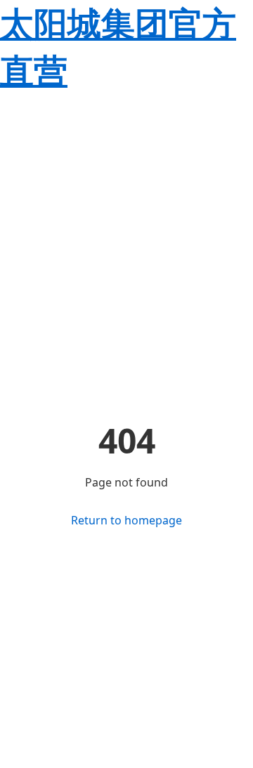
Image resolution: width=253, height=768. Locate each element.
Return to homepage (126, 520)
